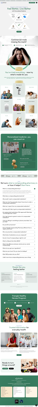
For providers (3, 392)
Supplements (19, 113)
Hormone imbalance (31, 101)
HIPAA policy (28, 392)
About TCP (15, 389)
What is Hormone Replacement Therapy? (7, 348)
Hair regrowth (6, 101)
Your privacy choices (29, 391)
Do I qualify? (19, 305)
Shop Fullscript (16, 391)
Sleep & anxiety (31, 87)
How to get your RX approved (18, 392)
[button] (36, 2)
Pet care (6, 115)
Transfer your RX (3, 391)
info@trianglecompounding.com (19, 383)
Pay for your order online (4, 393)
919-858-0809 (11, 383)
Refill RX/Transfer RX (32, 2)
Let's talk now (5, 368)
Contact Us (19, 31)
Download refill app (4, 390)
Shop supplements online (17, 390)
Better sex (6, 87)
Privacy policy (28, 390)
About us (12, 151)
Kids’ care (31, 115)
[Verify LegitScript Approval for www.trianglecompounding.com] (21, 402)
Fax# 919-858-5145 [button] (27, 383)
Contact (15, 393)
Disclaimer (27, 393)
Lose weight (19, 99)
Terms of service (28, 389)
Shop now (11, 368)
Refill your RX (3, 389)
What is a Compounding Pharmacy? (24, 348)
